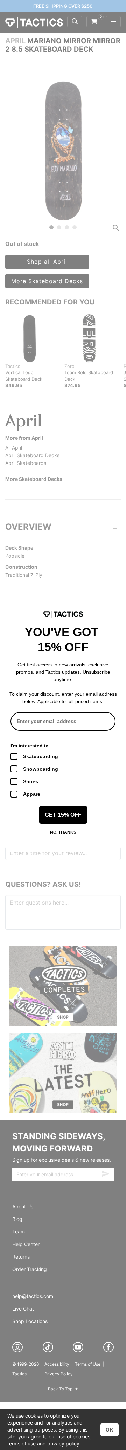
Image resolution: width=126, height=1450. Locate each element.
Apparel (32, 794)
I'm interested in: (30, 745)
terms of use (21, 1444)
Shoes (30, 781)
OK (109, 1430)
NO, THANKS (63, 832)
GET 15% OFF (63, 815)
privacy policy (63, 1444)
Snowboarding (40, 769)
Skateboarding (40, 756)
